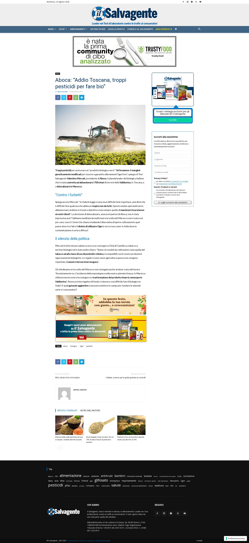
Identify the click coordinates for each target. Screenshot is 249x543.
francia (85, 480)
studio (150, 486)
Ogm (82, 346)
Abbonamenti (77, 29)
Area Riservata (163, 29)
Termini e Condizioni (86, 541)
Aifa (56, 476)
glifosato (101, 480)
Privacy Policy (73, 541)
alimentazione (70, 475)
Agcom (50, 476)
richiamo (90, 485)
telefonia (159, 485)
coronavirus (188, 476)
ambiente (95, 476)
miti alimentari (163, 481)
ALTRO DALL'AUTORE (90, 410)
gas (91, 481)
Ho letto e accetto (172, 182)
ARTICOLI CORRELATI (67, 410)
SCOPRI (173, 120)
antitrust (107, 475)
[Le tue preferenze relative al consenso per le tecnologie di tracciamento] (235, 538)
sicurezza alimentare (139, 486)
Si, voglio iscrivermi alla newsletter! (172, 202)
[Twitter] (196, 2)
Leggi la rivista (116, 29)
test (166, 486)
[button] (199, 29)
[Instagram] (187, 2)
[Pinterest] (69, 97)
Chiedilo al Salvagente (140, 29)
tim (171, 485)
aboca (65, 346)
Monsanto (174, 481)
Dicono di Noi (97, 29)
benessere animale (134, 476)
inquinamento (129, 480)
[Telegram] (192, 2)
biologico (73, 346)
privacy (81, 486)
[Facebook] (183, 2)
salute (116, 485)
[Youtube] (200, 2)
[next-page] (61, 447)
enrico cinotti (62, 92)
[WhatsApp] (75, 97)
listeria (140, 481)
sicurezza (126, 486)
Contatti (199, 541)
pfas (67, 485)
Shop (62, 29)
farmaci (77, 481)
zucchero (182, 486)
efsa (62, 480)
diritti (56, 481)
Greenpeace (115, 481)
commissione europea (167, 476)
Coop (179, 476)
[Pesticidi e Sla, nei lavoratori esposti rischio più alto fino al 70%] (131, 425)
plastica (75, 486)
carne (156, 476)
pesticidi (89, 346)
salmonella (105, 486)
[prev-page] (56, 447)
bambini (120, 475)
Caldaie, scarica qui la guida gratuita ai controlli (126, 377)
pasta (188, 481)
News (51, 29)
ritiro (98, 486)
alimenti (86, 476)
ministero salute (150, 481)
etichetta (69, 481)
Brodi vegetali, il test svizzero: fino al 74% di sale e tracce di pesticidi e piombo (99, 439)
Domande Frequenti (102, 541)
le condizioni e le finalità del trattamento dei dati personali (172, 182)
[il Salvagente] (124, 15)
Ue (176, 486)
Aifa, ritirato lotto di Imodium (67, 377)
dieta (50, 480)
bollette (148, 476)
